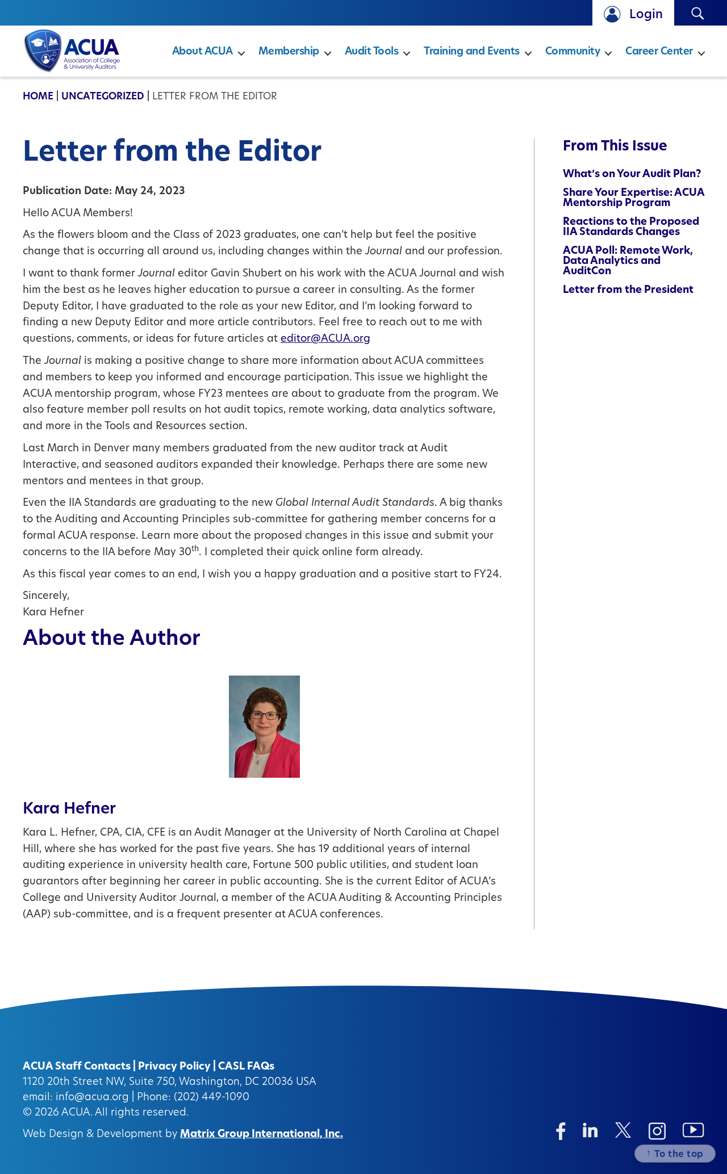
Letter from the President (628, 291)
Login (646, 15)
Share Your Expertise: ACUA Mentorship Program (633, 198)
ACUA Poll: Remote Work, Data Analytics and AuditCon (628, 261)
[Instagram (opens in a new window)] (657, 1131)
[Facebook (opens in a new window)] (561, 1131)
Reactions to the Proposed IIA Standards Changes (631, 227)
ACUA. (77, 1113)
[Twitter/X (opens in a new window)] (623, 1130)
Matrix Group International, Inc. (261, 1135)
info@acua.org (92, 1098)
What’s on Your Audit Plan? (632, 175)
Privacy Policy (174, 1067)
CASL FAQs (246, 1067)
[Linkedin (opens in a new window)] (590, 1130)
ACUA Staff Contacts (77, 1067)
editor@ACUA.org (325, 339)
